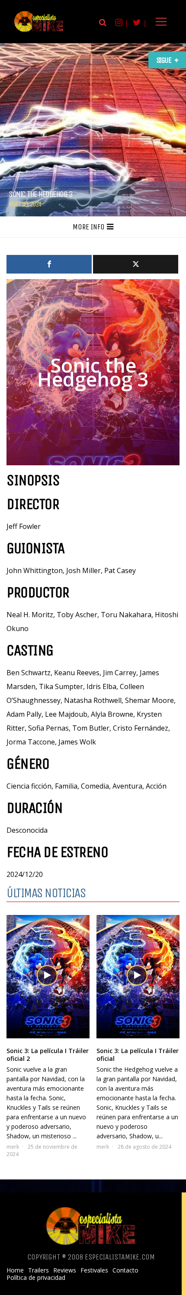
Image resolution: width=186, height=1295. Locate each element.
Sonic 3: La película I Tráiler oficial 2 (47, 1055)
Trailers (38, 1270)
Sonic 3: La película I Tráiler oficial (137, 1055)
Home (15, 1270)
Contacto (125, 1270)
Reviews (64, 1270)
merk (12, 1146)
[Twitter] (135, 264)
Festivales (94, 1270)
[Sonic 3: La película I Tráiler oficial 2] (48, 976)
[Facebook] (49, 264)
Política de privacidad (35, 1278)
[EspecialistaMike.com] (39, 31)
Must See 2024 (25, 204)
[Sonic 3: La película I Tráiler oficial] (138, 976)
